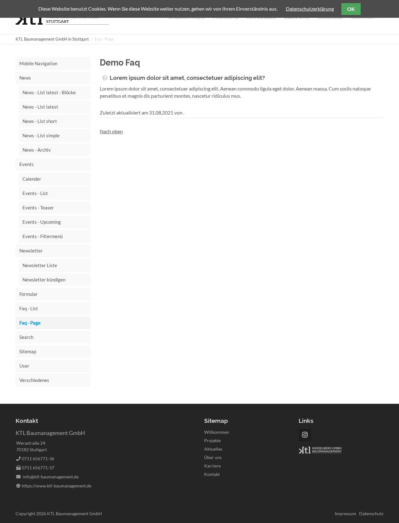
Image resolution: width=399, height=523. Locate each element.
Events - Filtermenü (42, 236)
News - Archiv (36, 150)
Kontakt (212, 474)
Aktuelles (213, 449)
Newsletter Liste (39, 265)
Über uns (213, 457)
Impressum (345, 513)
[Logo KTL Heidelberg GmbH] (320, 451)
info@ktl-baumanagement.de (51, 476)
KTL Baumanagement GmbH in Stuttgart (52, 39)
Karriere (212, 465)
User (24, 366)
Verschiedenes (34, 380)
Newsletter (31, 250)
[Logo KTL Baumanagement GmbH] (62, 23)
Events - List (35, 193)
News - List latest (40, 107)
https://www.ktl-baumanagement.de (56, 485)
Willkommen (216, 432)
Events (26, 164)
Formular (28, 294)
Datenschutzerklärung (310, 9)
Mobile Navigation (38, 63)
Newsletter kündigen (43, 279)
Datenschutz (371, 513)
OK (351, 9)
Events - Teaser (38, 207)
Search (26, 337)
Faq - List (28, 308)
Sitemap (27, 351)
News (25, 78)
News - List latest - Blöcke (49, 92)
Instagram (305, 435)
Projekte (212, 440)
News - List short (39, 121)
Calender (31, 179)
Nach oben (111, 131)
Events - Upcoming (41, 222)
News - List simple (41, 135)
